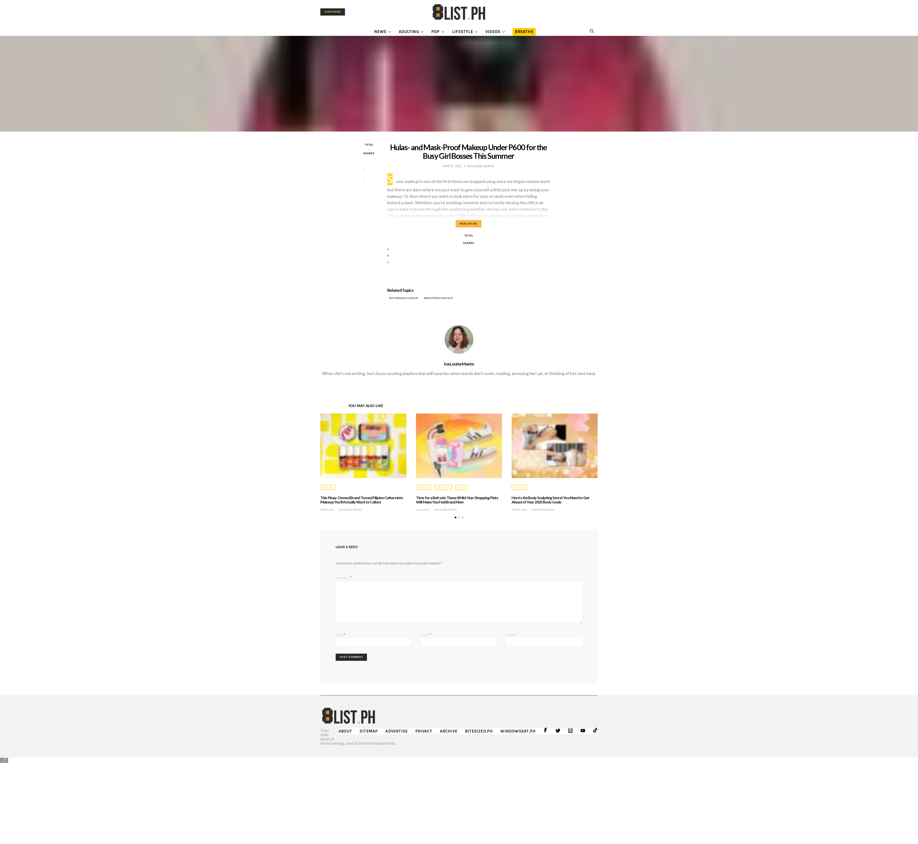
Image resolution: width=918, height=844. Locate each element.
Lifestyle (462, 31)
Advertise (396, 731)
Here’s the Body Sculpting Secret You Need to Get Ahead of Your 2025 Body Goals (550, 499)
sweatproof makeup (439, 298)
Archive (448, 731)
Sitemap (369, 731)
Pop (435, 31)
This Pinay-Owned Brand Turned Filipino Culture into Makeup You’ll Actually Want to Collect (361, 499)
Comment (342, 577)
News (380, 31)
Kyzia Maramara (543, 509)
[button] (455, 517)
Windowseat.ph (518, 731)
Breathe (524, 31)
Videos (492, 31)
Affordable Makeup (404, 298)
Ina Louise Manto (459, 363)
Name (340, 634)
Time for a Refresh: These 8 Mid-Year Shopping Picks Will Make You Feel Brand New (457, 499)
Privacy (423, 731)
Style (461, 487)
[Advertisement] (459, 796)
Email (426, 634)
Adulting (409, 31)
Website (512, 635)
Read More (468, 223)
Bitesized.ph (479, 731)
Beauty (328, 487)
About (345, 731)
